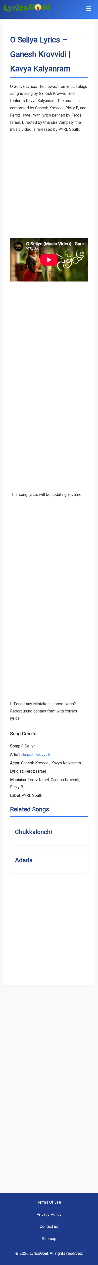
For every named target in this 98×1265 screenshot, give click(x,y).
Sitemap (49, 1238)
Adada (24, 860)
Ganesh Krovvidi (35, 754)
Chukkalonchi (33, 832)
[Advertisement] (49, 182)
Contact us (49, 1226)
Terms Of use (49, 1202)
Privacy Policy (49, 1214)
